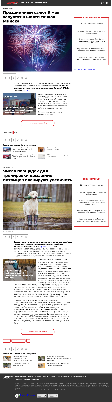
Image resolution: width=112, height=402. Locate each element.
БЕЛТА (26, 90)
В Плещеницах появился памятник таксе (20, 364)
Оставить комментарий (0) (38, 123)
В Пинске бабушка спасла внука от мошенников (91, 32)
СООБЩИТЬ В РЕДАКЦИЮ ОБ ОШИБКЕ (27, 379)
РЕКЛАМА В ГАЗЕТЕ (49, 377)
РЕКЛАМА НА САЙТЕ (34, 377)
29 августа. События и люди (91, 23)
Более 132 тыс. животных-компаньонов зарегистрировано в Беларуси (59, 358)
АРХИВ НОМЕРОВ (20, 377)
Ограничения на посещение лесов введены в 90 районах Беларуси (91, 50)
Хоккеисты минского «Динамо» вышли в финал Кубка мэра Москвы (91, 58)
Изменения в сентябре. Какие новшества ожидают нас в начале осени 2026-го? (91, 41)
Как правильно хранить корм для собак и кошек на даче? (58, 364)
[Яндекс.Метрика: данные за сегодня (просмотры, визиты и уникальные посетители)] (26, 395)
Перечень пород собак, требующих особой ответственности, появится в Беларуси (17, 359)
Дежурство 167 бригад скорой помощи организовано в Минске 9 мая (23, 156)
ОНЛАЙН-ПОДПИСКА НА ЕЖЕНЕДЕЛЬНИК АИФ (72, 377)
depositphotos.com (9, 73)
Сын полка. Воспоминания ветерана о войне (56, 148)
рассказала (46, 247)
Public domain (8, 231)
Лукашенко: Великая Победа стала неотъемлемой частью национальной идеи (22, 149)
